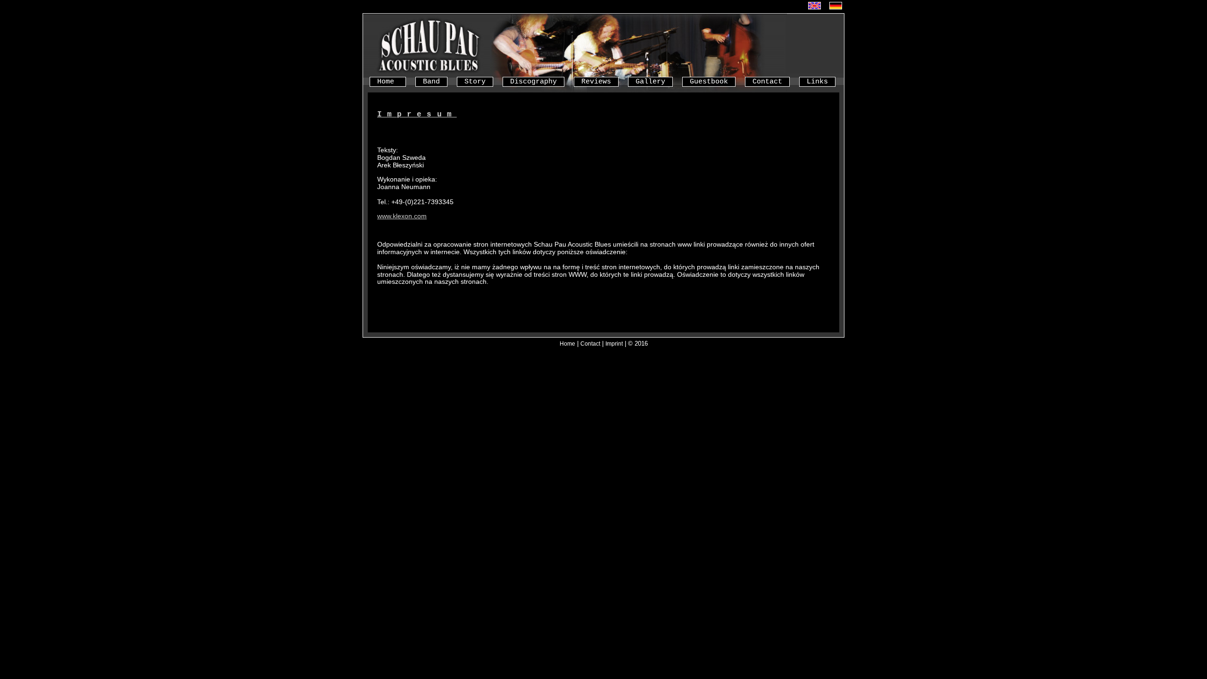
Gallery (650, 81)
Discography (533, 81)
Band (431, 81)
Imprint (614, 343)
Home (387, 81)
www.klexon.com (402, 216)
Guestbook (709, 81)
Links (817, 81)
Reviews (596, 81)
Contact (767, 81)
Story (475, 81)
